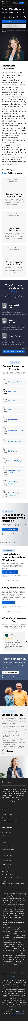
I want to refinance (14, 26)
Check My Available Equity (9, 529)
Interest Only (6, 846)
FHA (4, 836)
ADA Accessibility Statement (11, 821)
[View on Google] (6, 635)
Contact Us (6, 817)
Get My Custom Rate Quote (10, 672)
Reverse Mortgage (8, 849)
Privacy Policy (5, 867)
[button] (1, 641)
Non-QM (5, 842)
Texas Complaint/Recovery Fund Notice (13, 878)
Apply (21, 2)
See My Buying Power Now (10, 572)
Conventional (7, 832)
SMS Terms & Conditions (8, 874)
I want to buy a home (14, 21)
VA (4, 839)
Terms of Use (5, 871)
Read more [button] (8, 648)
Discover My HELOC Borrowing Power (14, 351)
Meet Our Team (7, 814)
